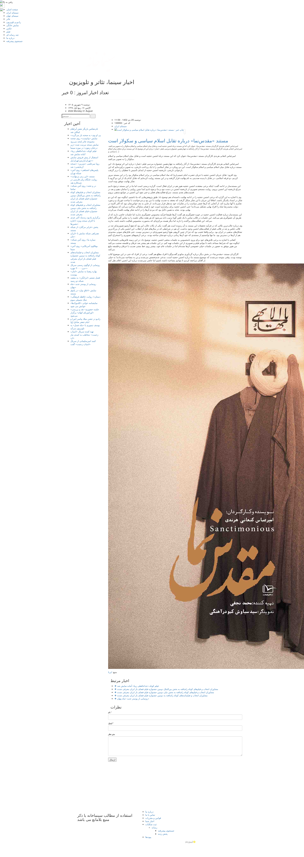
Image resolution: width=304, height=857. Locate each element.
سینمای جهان (12, 15)
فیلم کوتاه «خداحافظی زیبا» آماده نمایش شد (136, 685)
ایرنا (110, 672)
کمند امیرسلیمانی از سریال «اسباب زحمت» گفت (83, 342)
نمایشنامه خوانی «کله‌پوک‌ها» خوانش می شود (84, 304)
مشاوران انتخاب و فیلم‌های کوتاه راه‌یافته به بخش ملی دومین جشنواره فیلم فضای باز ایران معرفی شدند (164, 692)
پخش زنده (163, 833)
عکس (9, 28)
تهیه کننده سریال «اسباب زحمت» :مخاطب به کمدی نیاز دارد (84, 334)
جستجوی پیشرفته (14, 41)
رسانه (154, 827)
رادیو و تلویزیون (13, 22)
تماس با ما (150, 814)
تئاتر (8, 18)
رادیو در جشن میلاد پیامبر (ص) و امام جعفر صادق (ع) (85, 320)
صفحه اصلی (12, 9)
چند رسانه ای (12, 34)
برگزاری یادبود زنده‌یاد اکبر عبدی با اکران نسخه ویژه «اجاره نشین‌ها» (85, 220)
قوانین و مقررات (153, 817)
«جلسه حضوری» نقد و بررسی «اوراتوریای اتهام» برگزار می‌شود (84, 312)
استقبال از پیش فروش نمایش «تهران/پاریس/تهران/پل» (84, 159)
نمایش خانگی (12, 25)
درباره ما (10, 37)
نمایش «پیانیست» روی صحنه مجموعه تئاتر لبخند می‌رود (83, 140)
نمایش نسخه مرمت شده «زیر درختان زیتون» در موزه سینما (84, 146)
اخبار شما (149, 821)
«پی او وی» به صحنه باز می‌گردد (85, 135)
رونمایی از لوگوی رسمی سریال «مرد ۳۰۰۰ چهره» (85, 266)
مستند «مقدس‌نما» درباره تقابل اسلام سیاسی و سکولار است (168, 140)
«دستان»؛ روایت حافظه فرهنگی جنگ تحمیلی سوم (85, 298)
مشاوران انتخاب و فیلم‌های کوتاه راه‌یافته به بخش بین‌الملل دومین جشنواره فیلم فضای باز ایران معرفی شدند (166, 689)
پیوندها (148, 836)
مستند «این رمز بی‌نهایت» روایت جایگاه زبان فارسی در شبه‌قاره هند (83, 179)
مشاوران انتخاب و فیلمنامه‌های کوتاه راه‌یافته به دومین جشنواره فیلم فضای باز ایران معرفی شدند (161, 695)
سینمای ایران (12, 12)
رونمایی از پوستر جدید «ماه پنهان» (131, 698)
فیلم (8, 31)
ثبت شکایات (151, 824)
